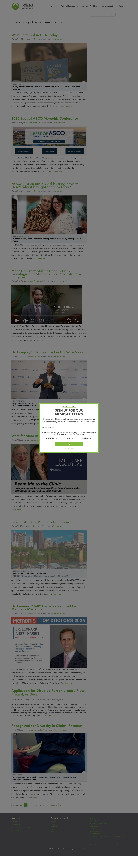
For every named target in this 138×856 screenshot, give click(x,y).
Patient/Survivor (52, 438)
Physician (88, 438)
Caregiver (70, 438)
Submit (69, 444)
